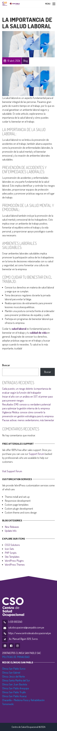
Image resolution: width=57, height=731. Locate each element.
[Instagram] (17, 645)
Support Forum (36, 453)
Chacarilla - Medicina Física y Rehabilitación (23, 700)
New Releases (12, 526)
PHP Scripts (11, 552)
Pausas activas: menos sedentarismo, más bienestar (28, 420)
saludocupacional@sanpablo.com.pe (26, 627)
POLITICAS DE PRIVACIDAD (16, 656)
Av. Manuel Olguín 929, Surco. (23, 638)
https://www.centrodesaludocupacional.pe (29, 633)
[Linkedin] (5, 645)
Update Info (11, 530)
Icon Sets (9, 548)
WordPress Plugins (14, 560)
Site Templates (12, 556)
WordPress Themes (15, 564)
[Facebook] (11, 645)
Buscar (6, 365)
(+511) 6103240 (15, 621)
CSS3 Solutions (12, 544)
